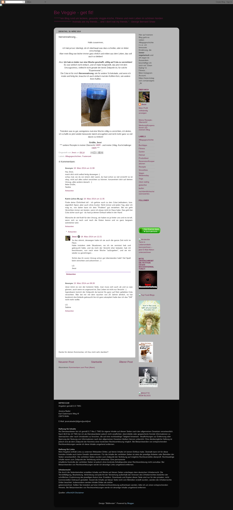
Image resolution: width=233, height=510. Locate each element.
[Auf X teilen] (97, 152)
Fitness (142, 148)
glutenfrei (143, 185)
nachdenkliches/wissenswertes (146, 192)
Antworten (69, 191)
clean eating (144, 182)
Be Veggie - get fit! (73, 12)
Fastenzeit (86, 156)
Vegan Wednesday (144, 174)
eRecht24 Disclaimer (75, 493)
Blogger (130, 503)
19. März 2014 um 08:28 (84, 283)
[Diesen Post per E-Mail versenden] (91, 152)
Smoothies (143, 170)
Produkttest (143, 158)
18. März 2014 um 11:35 (94, 199)
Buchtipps (143, 145)
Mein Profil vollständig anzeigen (143, 110)
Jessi (74, 237)
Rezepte (142, 167)
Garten (142, 152)
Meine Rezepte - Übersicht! (146, 121)
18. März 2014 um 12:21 (91, 237)
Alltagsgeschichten (73, 156)
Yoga (141, 179)
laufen (141, 188)
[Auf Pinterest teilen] (102, 152)
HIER (98, 145)
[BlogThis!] (94, 152)
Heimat (142, 155)
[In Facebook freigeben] (99, 152)
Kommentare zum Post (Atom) (82, 367)
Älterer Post (126, 361)
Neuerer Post (66, 361)
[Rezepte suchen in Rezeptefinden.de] (147, 295)
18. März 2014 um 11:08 (84, 168)
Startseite (96, 361)
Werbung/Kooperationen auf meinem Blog (146, 127)
